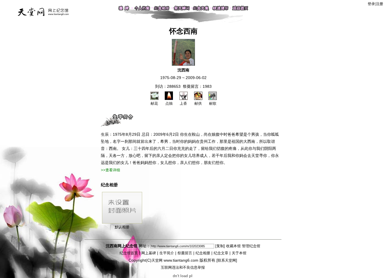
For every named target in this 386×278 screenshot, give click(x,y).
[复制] (220, 246)
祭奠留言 (184, 253)
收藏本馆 (233, 246)
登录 (371, 4)
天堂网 (156, 260)
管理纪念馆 (251, 246)
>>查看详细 (110, 170)
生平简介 (166, 253)
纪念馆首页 (129, 253)
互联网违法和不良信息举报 (183, 267)
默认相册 (122, 227)
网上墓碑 (148, 253)
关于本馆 (239, 253)
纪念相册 (203, 253)
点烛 (169, 103)
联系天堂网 (227, 260)
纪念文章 (221, 253)
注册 (379, 4)
